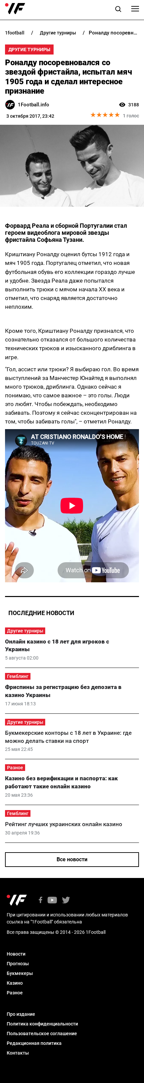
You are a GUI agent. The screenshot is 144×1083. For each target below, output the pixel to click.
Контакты (18, 1053)
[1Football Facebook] (41, 900)
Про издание (21, 1014)
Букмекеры (20, 973)
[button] (118, 10)
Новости (16, 954)
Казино (15, 983)
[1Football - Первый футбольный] (15, 8)
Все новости (72, 859)
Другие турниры (29, 49)
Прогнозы (18, 963)
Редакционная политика (34, 1043)
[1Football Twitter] (66, 900)
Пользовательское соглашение (42, 1033)
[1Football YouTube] (52, 900)
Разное (15, 767)
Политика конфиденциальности (42, 1023)
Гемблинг (17, 676)
